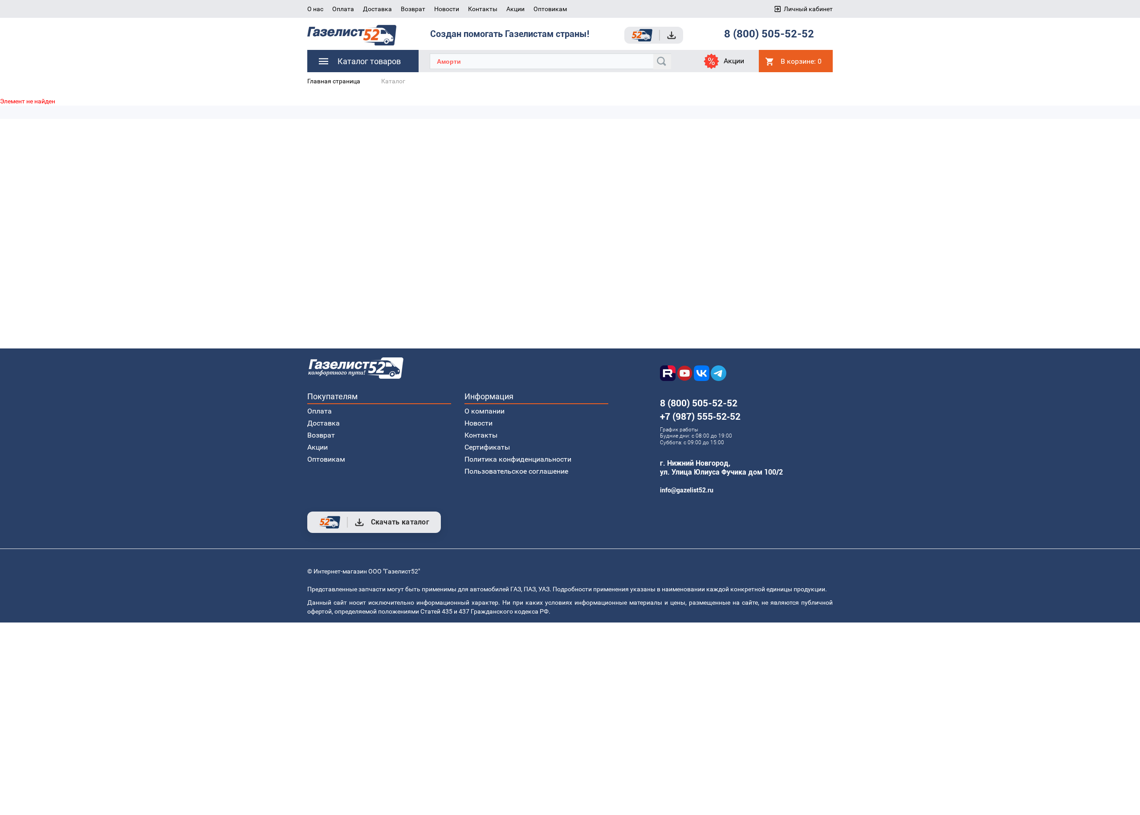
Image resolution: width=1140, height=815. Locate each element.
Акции (515, 8)
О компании (484, 411)
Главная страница (333, 81)
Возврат (413, 8)
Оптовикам (550, 8)
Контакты (482, 8)
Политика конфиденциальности (517, 459)
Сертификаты (487, 447)
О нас (315, 8)
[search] (662, 61)
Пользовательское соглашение (516, 471)
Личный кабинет (808, 8)
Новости (446, 8)
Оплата (343, 8)
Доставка (377, 8)
